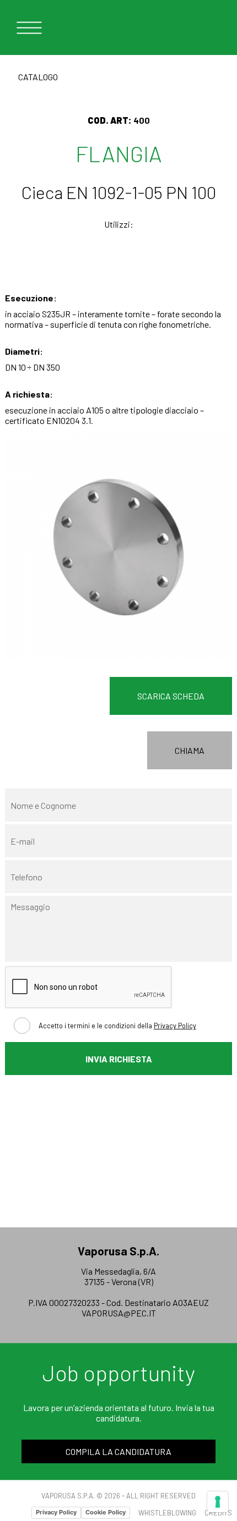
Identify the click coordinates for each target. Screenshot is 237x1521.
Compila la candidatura (118, 1451)
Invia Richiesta (118, 1059)
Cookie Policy (105, 1512)
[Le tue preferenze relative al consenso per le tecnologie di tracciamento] (217, 1501)
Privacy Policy (175, 1025)
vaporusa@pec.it (119, 1313)
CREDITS (218, 1512)
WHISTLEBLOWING (167, 1512)
